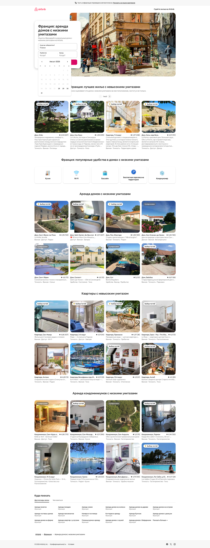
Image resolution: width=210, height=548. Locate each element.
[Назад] (100, 96)
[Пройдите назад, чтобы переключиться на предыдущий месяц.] (42, 61)
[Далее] (109, 96)
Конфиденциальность (58, 544)
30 (67, 89)
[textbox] (48, 55)
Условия (71, 544)
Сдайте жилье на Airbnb (164, 9)
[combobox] (57, 47)
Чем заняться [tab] (58, 500)
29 (63, 89)
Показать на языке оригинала (124, 3)
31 (41, 93)
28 (59, 89)
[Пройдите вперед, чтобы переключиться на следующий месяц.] (67, 61)
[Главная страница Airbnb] (40, 9)
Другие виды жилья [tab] (42, 500)
